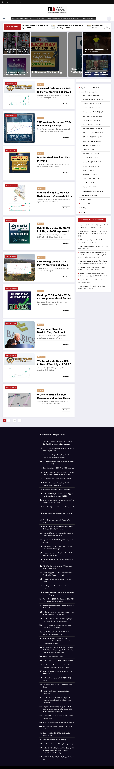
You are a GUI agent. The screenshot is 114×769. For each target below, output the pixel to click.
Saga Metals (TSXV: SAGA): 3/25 (92, 116)
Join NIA (93, 18)
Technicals (41, 188)
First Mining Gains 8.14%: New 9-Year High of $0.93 (52, 263)
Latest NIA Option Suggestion (54, 18)
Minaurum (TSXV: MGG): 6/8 (91, 170)
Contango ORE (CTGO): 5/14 (91, 179)
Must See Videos (67, 18)
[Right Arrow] (108, 27)
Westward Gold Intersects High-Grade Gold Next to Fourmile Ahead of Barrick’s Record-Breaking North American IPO (93, 254)
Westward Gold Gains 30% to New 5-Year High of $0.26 (53, 26)
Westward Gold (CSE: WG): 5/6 (92, 108)
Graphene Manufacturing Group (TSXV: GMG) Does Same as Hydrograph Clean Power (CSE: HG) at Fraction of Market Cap (57, 709)
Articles (40, 84)
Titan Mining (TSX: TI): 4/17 (90, 183)
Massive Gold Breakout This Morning (53, 159)
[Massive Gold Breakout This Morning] (19, 163)
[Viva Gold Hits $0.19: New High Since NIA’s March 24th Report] (19, 198)
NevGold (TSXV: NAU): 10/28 (91, 145)
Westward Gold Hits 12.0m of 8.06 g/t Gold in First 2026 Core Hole (15, 50)
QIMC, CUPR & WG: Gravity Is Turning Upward (58, 661)
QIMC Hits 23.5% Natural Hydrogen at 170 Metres (94, 246)
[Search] (104, 19)
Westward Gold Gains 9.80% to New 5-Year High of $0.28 (54, 90)
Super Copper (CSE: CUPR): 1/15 (92, 129)
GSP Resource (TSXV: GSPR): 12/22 (93, 133)
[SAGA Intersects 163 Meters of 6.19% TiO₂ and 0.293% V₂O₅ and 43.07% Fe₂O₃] (16, 66)
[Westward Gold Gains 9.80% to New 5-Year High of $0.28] (19, 94)
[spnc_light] (109, 18)
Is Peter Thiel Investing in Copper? (53, 656)
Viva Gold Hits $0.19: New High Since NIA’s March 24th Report (54, 194)
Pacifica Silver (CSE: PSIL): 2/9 (92, 124)
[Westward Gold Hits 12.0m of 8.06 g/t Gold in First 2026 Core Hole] (16, 43)
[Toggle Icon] (4, 19)
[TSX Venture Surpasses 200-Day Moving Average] (19, 128)
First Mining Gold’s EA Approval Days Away (56, 489)
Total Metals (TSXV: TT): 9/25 (91, 154)
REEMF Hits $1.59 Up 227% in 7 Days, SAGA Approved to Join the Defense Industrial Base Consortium (54, 229)
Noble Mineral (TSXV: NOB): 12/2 (92, 137)
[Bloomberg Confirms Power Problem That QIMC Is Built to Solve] (97, 66)
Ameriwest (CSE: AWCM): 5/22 (92, 104)
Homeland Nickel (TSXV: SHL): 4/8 (93, 112)
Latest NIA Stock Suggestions (37, 18)
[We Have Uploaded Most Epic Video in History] (97, 43)
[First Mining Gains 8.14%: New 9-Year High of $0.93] (19, 267)
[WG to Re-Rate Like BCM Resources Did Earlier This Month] (19, 400)
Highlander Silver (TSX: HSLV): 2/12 (93, 191)
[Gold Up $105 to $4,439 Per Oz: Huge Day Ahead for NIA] (61, 54)
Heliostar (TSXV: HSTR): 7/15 (91, 166)
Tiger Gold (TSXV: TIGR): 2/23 (91, 120)
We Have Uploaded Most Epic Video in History (96, 50)
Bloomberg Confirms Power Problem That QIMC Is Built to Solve (96, 73)
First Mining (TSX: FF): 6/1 (90, 174)
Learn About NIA (77, 18)
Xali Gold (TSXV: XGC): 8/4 (91, 95)
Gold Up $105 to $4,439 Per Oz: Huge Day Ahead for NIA (61, 70)
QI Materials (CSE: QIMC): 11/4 (92, 141)
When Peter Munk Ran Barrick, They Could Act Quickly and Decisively (51, 330)
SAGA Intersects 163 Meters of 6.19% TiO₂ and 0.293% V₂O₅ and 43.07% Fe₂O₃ (16, 73)
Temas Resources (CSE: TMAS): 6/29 (93, 99)
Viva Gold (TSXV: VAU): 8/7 (91, 158)
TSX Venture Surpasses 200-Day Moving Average (54, 124)
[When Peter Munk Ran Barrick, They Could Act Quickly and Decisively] (19, 334)
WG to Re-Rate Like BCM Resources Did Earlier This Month (52, 396)
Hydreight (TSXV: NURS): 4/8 (91, 187)
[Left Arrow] (105, 27)
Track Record (86, 18)
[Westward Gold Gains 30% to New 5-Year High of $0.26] (19, 366)
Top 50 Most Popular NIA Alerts (20, 18)
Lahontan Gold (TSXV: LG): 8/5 (92, 162)
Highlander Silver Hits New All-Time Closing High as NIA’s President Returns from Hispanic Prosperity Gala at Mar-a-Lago (58, 750)
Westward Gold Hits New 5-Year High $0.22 (88, 26)
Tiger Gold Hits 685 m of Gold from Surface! (92, 280)
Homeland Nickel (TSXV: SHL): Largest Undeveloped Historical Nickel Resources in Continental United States (57, 640)
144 (15, 420)
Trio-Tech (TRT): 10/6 (88, 149)
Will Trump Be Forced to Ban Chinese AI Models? (58, 722)
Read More (66, 104)
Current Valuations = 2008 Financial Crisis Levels (58, 468)
